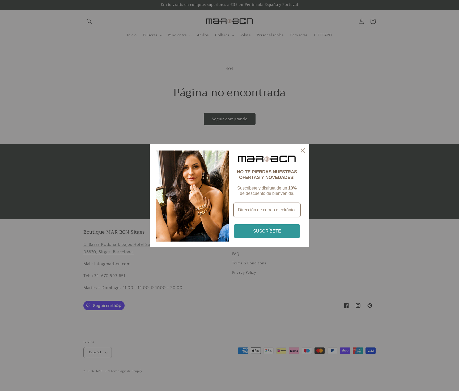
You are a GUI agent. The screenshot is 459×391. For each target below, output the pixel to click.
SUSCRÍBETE (267, 231)
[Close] (302, 150)
